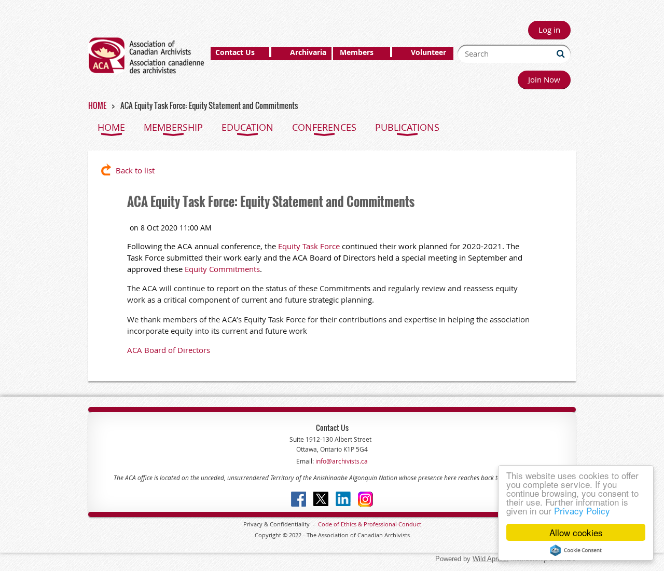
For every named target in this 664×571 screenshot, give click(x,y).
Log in (549, 29)
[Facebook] (298, 499)
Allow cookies (576, 532)
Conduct (409, 524)
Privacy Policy (582, 510)
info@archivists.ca (341, 461)
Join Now (544, 79)
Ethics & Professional (369, 524)
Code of (329, 524)
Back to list (135, 170)
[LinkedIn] (343, 499)
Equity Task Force (309, 246)
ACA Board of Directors (168, 350)
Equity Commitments (222, 269)
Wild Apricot (490, 559)
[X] (320, 499)
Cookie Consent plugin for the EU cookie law (576, 550)
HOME (97, 105)
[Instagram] (365, 499)
